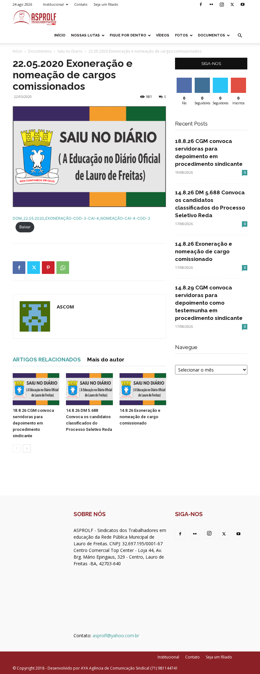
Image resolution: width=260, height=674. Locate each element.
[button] (239, 36)
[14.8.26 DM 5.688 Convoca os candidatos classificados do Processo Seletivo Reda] (89, 389)
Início (59, 35)
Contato (81, 4)
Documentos (211, 35)
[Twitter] (232, 4)
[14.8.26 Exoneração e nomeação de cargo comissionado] (143, 389)
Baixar (24, 226)
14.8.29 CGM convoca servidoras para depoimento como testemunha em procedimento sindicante (209, 302)
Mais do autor (105, 359)
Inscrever (239, 80)
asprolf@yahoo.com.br (116, 635)
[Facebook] (200, 4)
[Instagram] (221, 4)
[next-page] (27, 448)
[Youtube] (242, 4)
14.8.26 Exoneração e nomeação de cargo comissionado (140, 416)
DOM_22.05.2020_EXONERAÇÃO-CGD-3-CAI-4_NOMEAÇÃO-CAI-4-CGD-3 (81, 218)
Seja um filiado (106, 4)
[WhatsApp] (62, 267)
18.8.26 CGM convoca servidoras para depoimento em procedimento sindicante (33, 423)
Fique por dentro (128, 35)
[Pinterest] (48, 267)
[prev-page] (17, 448)
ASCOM (65, 306)
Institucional (53, 4)
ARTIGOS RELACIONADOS (47, 359)
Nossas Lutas (85, 35)
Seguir (202, 80)
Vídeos (162, 35)
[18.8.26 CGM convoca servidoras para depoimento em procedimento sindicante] (36, 389)
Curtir (184, 80)
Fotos (181, 35)
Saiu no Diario (69, 51)
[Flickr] (211, 4)
